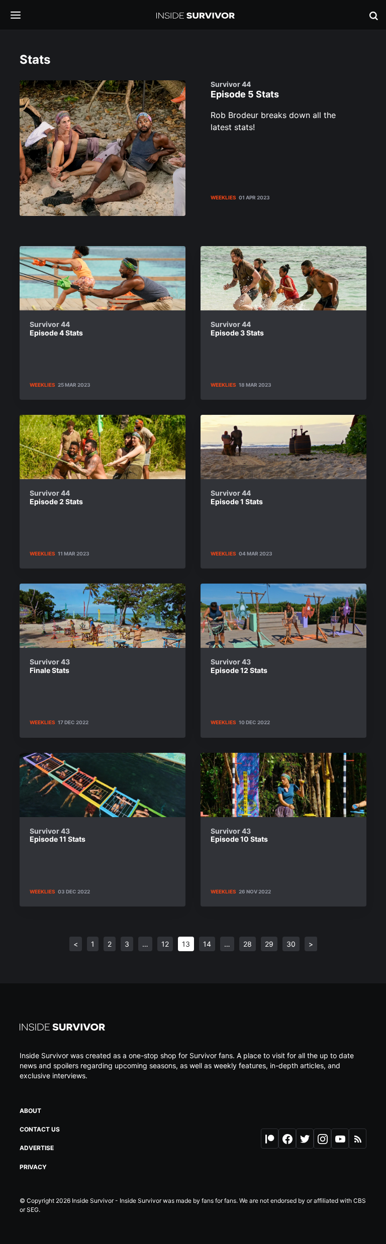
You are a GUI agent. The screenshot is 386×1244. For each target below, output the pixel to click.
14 (207, 944)
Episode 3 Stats (237, 328)
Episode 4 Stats (56, 328)
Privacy (33, 1167)
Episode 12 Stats (239, 666)
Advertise (37, 1148)
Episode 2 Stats (56, 497)
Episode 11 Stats (57, 835)
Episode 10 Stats (239, 835)
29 (269, 944)
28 (247, 944)
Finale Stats (50, 666)
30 (291, 944)
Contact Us (40, 1129)
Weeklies (223, 197)
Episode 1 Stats (237, 497)
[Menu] (23, 16)
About (30, 1110)
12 (165, 944)
